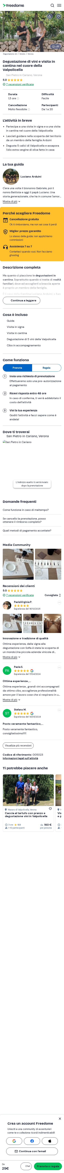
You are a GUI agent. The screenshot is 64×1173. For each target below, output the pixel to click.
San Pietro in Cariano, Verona (24, 75)
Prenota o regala (48, 1166)
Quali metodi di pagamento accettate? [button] (27, 530)
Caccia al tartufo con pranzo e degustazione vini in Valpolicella (26, 814)
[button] (26, 1166)
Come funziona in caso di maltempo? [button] (26, 510)
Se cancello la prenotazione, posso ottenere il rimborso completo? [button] (24, 520)
